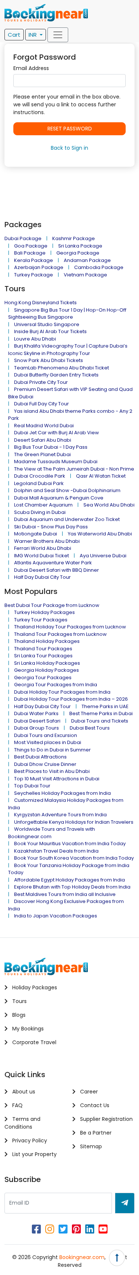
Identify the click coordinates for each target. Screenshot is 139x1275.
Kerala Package (33, 260)
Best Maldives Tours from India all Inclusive (65, 894)
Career (88, 1091)
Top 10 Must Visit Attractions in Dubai (56, 778)
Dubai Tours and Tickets (99, 720)
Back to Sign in (69, 148)
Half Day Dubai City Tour (42, 577)
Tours (19, 1001)
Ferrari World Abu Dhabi (42, 548)
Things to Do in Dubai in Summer (52, 749)
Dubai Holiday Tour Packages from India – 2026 (71, 699)
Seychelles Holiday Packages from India (62, 793)
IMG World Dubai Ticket (41, 555)
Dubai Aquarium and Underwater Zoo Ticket (67, 519)
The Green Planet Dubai (42, 454)
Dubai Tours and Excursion (45, 735)
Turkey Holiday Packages (44, 612)
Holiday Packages (34, 987)
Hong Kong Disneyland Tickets (40, 302)
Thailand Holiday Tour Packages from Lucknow (70, 626)
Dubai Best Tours (90, 727)
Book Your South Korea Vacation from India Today (74, 857)
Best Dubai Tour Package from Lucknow (51, 605)
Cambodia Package (98, 267)
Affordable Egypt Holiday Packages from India (69, 879)
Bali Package (30, 252)
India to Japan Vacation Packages (55, 915)
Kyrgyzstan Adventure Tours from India (60, 814)
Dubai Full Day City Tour (41, 403)
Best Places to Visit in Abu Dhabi (52, 771)
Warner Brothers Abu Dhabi (47, 541)
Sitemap (90, 1146)
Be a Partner (95, 1132)
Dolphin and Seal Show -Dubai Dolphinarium (67, 490)
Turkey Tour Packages (40, 619)
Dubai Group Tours (36, 727)
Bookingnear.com (82, 1257)
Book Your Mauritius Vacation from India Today (70, 843)
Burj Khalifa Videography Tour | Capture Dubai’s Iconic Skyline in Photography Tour (68, 349)
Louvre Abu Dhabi (35, 338)
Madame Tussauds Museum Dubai (55, 461)
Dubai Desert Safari (37, 720)
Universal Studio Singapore (46, 324)
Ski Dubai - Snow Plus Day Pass (51, 526)
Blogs (18, 1015)
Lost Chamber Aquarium (43, 504)
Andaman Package (87, 260)
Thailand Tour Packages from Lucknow (60, 634)
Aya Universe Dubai (103, 555)
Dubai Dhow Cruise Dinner (45, 764)
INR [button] (33, 35)
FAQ (17, 1105)
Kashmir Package (73, 238)
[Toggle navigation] (57, 34)
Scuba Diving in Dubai (40, 512)
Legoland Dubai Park (39, 483)
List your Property (34, 1154)
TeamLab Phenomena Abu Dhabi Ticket (61, 367)
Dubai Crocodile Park (39, 475)
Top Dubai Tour (32, 785)
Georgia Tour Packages (43, 677)
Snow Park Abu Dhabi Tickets (48, 360)
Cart (14, 35)
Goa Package (30, 245)
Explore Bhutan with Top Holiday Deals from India (72, 886)
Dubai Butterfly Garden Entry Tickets (56, 374)
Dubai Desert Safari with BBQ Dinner (56, 570)
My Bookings (27, 1028)
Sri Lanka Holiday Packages (47, 663)
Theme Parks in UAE (105, 706)
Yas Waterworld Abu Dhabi (100, 533)
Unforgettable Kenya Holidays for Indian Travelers (73, 822)
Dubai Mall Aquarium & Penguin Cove (58, 497)
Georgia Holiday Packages (46, 670)
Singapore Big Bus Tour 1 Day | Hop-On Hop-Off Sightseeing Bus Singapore (67, 313)
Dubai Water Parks (36, 713)
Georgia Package (77, 252)
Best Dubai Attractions (40, 756)
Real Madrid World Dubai (44, 425)
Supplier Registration (106, 1119)
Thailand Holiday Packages (47, 641)
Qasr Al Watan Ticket (101, 475)
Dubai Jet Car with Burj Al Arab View (56, 432)
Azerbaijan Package (38, 267)
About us (23, 1091)
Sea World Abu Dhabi (109, 504)
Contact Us (94, 1105)
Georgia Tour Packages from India (55, 684)
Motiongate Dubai (35, 533)
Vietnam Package (85, 274)
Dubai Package (23, 238)
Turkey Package (33, 274)
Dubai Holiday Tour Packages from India (62, 691)
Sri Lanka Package (80, 245)
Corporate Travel (33, 1042)
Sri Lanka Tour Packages (43, 655)
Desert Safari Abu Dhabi (42, 440)
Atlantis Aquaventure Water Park (53, 562)
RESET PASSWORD (69, 128)
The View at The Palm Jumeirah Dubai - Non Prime (74, 468)
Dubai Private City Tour (41, 382)
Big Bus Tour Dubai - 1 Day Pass (50, 447)
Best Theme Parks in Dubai (101, 713)
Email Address (31, 68)
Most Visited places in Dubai (47, 742)
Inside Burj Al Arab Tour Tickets (50, 331)
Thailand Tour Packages (43, 648)
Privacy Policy (29, 1140)
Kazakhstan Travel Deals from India (56, 850)
